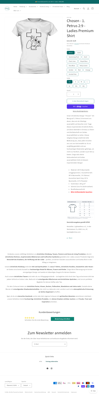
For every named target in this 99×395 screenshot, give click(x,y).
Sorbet (71, 70)
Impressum (74, 392)
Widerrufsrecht (29, 392)
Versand (76, 43)
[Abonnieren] (65, 344)
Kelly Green (83, 65)
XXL (76, 86)
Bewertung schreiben (62, 319)
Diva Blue (72, 65)
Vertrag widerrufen (52, 361)
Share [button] (70, 238)
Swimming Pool (74, 57)
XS (69, 82)
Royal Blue (83, 61)
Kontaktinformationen (63, 392)
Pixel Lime (72, 61)
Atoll (85, 57)
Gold (79, 52)
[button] (23, 7)
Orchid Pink (72, 74)
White (71, 52)
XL (69, 86)
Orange (88, 70)
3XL (83, 86)
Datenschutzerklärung (40, 392)
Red (79, 70)
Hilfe (40, 361)
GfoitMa (11, 392)
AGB (49, 392)
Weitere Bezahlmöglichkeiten (80, 111)
